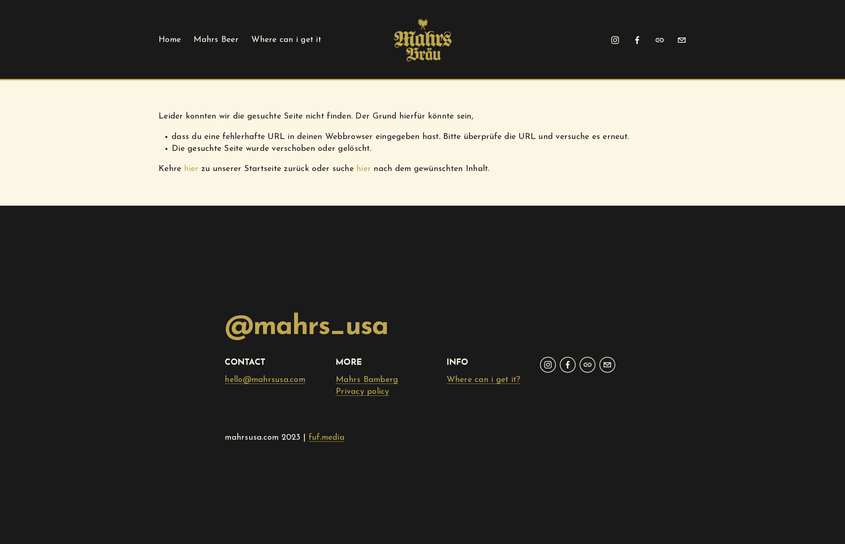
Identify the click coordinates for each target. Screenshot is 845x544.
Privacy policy (362, 392)
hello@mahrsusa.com (265, 380)
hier (191, 169)
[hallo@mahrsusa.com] (682, 40)
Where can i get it (286, 40)
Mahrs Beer (216, 40)
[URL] (659, 40)
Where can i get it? (484, 380)
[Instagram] (615, 40)
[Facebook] (637, 40)
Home (169, 40)
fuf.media (327, 437)
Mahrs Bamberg (367, 380)
